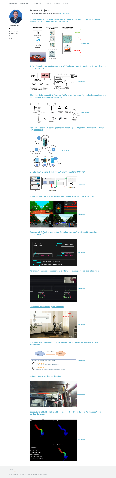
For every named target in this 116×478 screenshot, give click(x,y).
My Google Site (64, 13)
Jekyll (25, 474)
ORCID (12, 38)
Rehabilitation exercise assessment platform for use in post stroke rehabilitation (64, 271)
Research (48, 3)
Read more (85, 43)
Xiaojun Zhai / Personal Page (18, 3)
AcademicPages (32, 474)
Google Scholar (14, 33)
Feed (17, 472)
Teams (65, 3)
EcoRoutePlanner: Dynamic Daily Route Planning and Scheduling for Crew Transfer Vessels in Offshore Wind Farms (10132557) (65, 20)
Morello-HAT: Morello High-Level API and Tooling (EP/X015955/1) (58, 172)
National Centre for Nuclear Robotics (45, 376)
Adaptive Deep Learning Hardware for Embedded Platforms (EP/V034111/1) (62, 196)
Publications (38, 3)
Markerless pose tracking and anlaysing (47, 307)
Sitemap (11, 470)
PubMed (12, 36)
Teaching (57, 3)
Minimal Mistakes (44, 474)
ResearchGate (14, 31)
